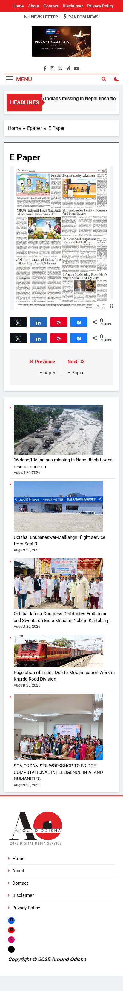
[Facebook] (11, 920)
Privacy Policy (100, 6)
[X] (11, 949)
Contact (51, 6)
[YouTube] (11, 930)
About (33, 6)
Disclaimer (73, 6)
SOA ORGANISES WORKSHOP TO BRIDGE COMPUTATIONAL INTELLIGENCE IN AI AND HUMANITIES (58, 772)
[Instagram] (11, 939)
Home (18, 6)
